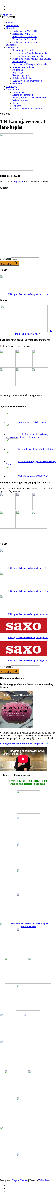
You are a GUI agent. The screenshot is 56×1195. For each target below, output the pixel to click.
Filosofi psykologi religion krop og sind (31, 58)
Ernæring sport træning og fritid (28, 56)
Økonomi (17, 83)
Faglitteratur (12, 47)
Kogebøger (11, 86)
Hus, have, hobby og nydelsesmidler (30, 64)
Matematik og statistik (23, 67)
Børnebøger (18, 92)
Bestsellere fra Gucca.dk (24, 39)
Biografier (11, 44)
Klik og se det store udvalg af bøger (26, 294)
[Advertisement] (28, 225)
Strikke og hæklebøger (23, 78)
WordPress (44, 1180)
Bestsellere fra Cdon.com (24, 36)
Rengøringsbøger (20, 75)
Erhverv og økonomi (22, 50)
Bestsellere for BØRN (23, 33)
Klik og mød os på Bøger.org (35, 332)
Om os (9, 22)
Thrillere (16, 106)
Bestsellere (11, 28)
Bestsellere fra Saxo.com (24, 42)
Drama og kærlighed (22, 94)
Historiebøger (19, 61)
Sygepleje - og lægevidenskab (27, 81)
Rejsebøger (17, 72)
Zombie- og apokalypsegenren (27, 108)
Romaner (16, 103)
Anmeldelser (12, 25)
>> (46, 294)
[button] (7, 17)
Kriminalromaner (20, 100)
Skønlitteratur (12, 89)
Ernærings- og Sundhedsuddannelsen (30, 53)
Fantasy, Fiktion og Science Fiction (29, 97)
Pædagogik (17, 69)
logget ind (18, 181)
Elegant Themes (20, 1180)
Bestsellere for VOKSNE (24, 31)
